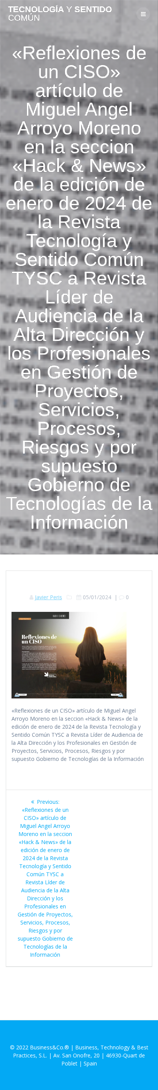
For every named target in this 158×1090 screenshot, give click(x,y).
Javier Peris (48, 597)
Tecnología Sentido (60, 14)
